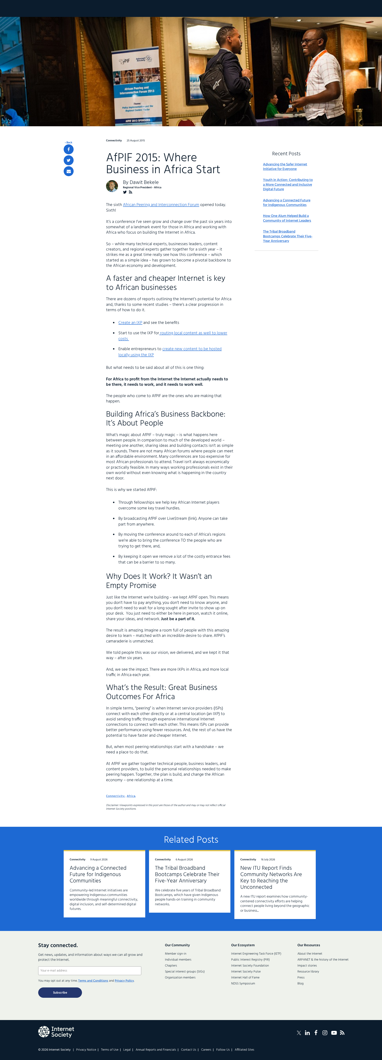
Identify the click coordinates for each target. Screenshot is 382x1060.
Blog (300, 983)
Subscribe (60, 992)
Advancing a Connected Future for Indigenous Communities (286, 203)
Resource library (308, 971)
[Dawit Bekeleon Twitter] (125, 192)
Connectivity (115, 796)
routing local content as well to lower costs (172, 336)
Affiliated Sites (244, 1049)
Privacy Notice (86, 1049)
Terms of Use (109, 1049)
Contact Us (188, 1049)
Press (301, 977)
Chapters (171, 965)
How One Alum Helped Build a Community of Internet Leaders (287, 218)
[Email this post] (69, 171)
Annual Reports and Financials (156, 1049)
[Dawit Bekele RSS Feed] (130, 192)
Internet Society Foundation (250, 965)
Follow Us (223, 1049)
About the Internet (309, 953)
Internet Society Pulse (246, 971)
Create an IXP (130, 323)
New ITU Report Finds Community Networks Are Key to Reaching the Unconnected (271, 878)
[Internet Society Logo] (56, 1032)
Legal (127, 1049)
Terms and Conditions (93, 980)
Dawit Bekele (144, 183)
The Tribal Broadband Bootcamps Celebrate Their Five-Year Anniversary (287, 236)
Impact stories (307, 965)
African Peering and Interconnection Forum (161, 205)
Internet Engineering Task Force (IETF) (256, 953)
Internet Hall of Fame (245, 977)
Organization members (180, 977)
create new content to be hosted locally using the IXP (170, 352)
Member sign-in (175, 953)
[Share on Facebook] (69, 149)
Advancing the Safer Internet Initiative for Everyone (285, 167)
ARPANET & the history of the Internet (323, 959)
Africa (131, 796)
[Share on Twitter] (69, 160)
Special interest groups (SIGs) (185, 971)
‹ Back (68, 142)
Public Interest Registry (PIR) (250, 959)
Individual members (178, 959)
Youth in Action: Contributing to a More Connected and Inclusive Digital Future (288, 185)
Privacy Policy (124, 980)
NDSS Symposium (243, 983)
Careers (206, 1049)
